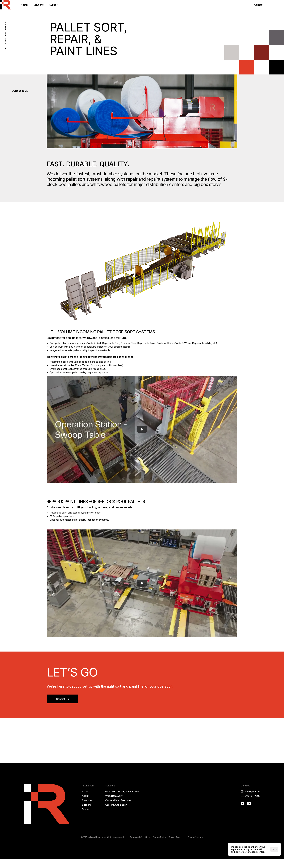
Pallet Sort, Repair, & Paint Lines (122, 791)
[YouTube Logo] (242, 803)
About (24, 4)
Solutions (38, 4)
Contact (258, 4)
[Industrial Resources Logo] (5, 4)
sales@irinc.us (252, 791)
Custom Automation (116, 804)
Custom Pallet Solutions (118, 800)
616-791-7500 (252, 795)
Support (53, 4)
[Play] (142, 429)
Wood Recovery (113, 795)
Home (85, 791)
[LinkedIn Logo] (249, 803)
